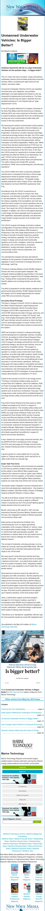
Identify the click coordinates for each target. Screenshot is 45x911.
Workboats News (25, 843)
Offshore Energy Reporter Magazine (39, 897)
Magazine (22, 771)
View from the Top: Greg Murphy (13, 709)
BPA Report (22, 804)
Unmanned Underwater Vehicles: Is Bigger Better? (20, 718)
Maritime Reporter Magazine (26, 896)
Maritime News (7, 838)
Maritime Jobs (28, 851)
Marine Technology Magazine (14, 877)
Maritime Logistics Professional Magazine (14, 897)
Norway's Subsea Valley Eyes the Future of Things (20, 730)
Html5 (21, 692)
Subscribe (22, 767)
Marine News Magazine (26, 877)
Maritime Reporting (11, 843)
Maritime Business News (18, 846)
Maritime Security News (23, 838)
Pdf (10, 692)
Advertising (22, 791)
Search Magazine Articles (12, 819)
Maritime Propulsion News (21, 848)
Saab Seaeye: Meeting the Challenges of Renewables (21, 712)
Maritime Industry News (19, 841)
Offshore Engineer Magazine (39, 877)
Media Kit (22, 800)
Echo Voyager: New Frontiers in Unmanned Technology (21, 724)
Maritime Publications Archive (14, 834)
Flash (15, 692)
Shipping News (34, 841)
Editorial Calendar (22, 795)
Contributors (22, 786)
